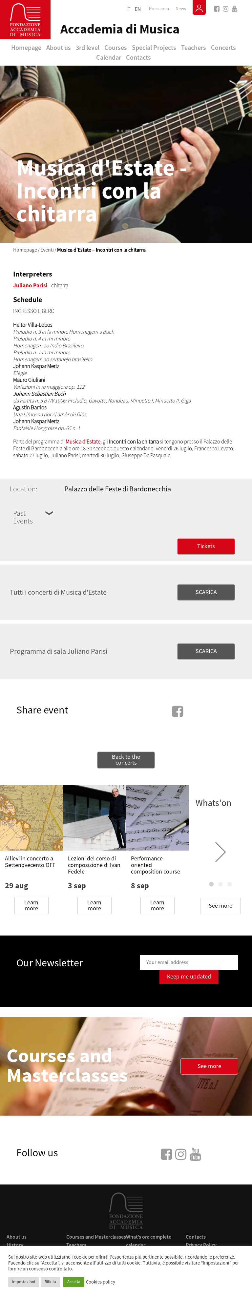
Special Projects (154, 47)
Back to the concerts (126, 760)
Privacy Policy (201, 1245)
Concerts (223, 47)
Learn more (31, 905)
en (138, 9)
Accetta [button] (73, 1282)
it (128, 9)
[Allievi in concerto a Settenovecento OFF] (31, 818)
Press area (159, 9)
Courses (115, 47)
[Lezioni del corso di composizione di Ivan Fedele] (94, 818)
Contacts (138, 57)
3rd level (87, 47)
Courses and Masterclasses (96, 1236)
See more (220, 906)
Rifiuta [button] (50, 1282)
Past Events (23, 517)
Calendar (108, 57)
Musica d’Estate (83, 441)
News (181, 9)
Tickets (206, 546)
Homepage (26, 47)
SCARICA (206, 592)
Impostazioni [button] (23, 1282)
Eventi (47, 250)
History (15, 1245)
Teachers (193, 47)
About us (58, 47)
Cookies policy (100, 1282)
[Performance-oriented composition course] (157, 818)
